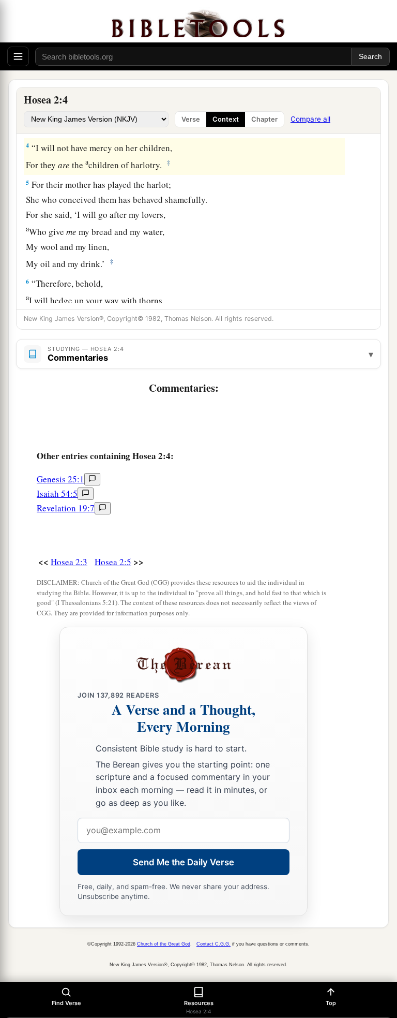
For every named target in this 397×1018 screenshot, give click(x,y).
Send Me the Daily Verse (183, 862)
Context (225, 119)
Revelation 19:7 (66, 508)
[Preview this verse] (92, 479)
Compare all (310, 119)
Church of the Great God (163, 944)
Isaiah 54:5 (57, 493)
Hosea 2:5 (113, 562)
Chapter (264, 119)
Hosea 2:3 (69, 562)
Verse (190, 119)
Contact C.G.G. (213, 944)
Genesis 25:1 (60, 479)
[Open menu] (18, 56)
